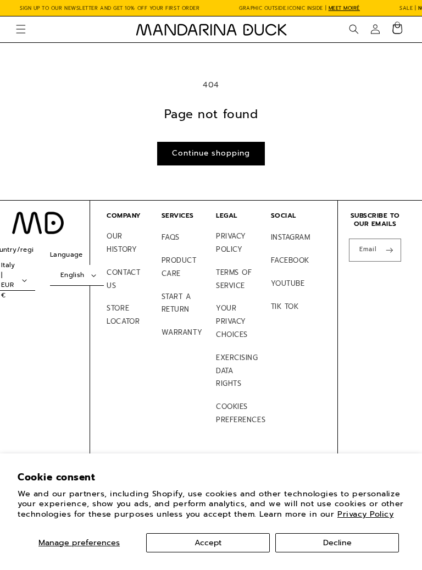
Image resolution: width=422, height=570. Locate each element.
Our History (122, 242)
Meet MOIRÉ (344, 8)
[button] (21, 29)
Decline (337, 542)
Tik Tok (285, 306)
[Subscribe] (390, 250)
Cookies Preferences (240, 413)
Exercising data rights (237, 370)
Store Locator (123, 314)
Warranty (182, 332)
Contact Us (123, 279)
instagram (290, 237)
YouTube (288, 283)
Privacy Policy (365, 514)
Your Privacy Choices (232, 321)
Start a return (176, 303)
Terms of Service (234, 279)
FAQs (171, 237)
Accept (208, 542)
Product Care (179, 267)
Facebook (290, 260)
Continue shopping (210, 153)
